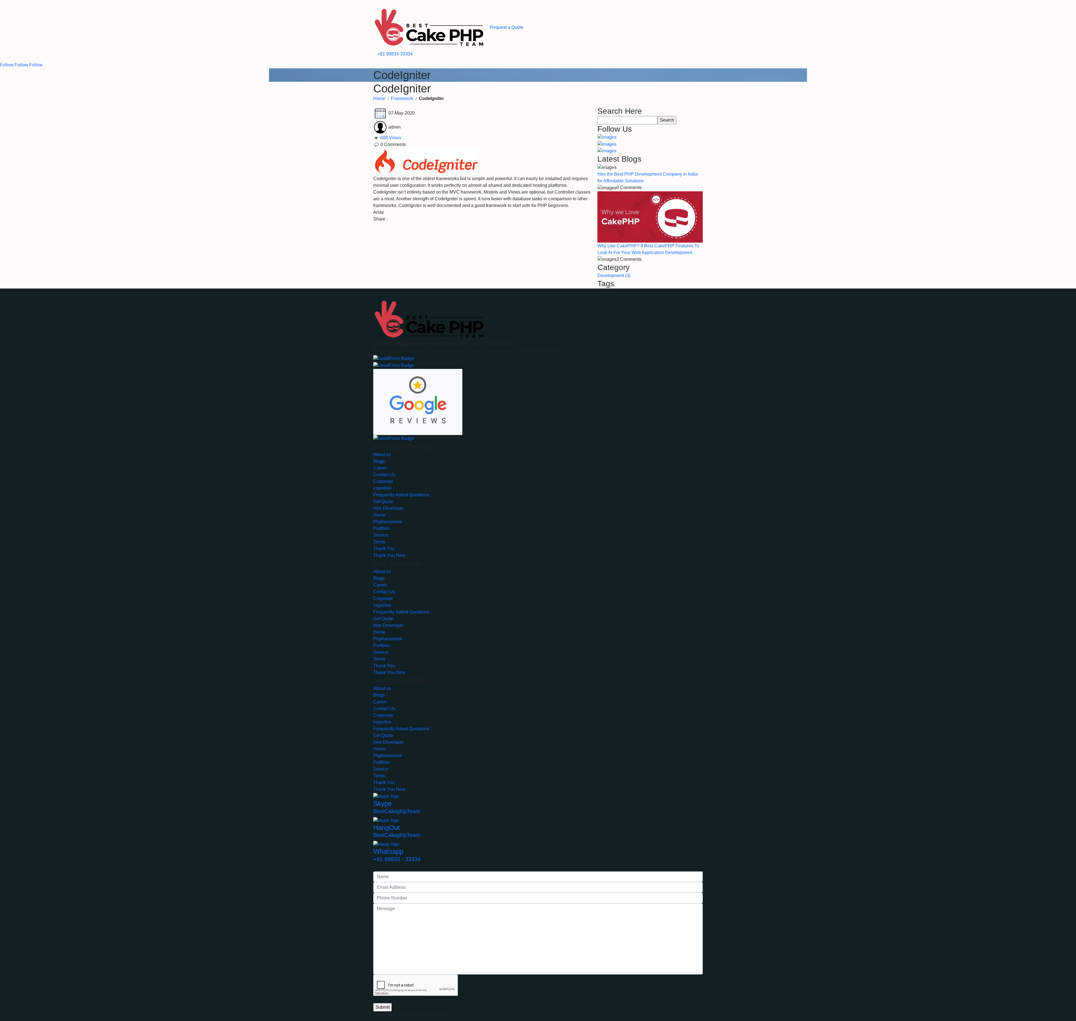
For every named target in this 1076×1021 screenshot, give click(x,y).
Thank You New (389, 555)
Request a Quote (506, 27)
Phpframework (387, 521)
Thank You (384, 548)
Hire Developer (388, 508)
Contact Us (384, 474)
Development (613, 275)
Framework (402, 98)
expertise (382, 488)
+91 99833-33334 (395, 54)
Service (380, 535)
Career (380, 468)
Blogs (379, 461)
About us (382, 454)
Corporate (383, 481)
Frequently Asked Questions (401, 494)
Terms (379, 541)
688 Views (390, 137)
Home (379, 98)
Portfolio (381, 528)
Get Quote (383, 501)
